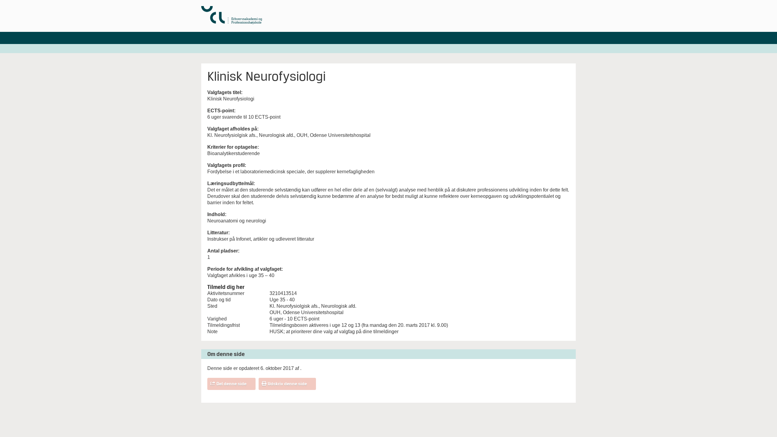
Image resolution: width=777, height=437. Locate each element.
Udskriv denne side (287, 384)
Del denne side (231, 384)
